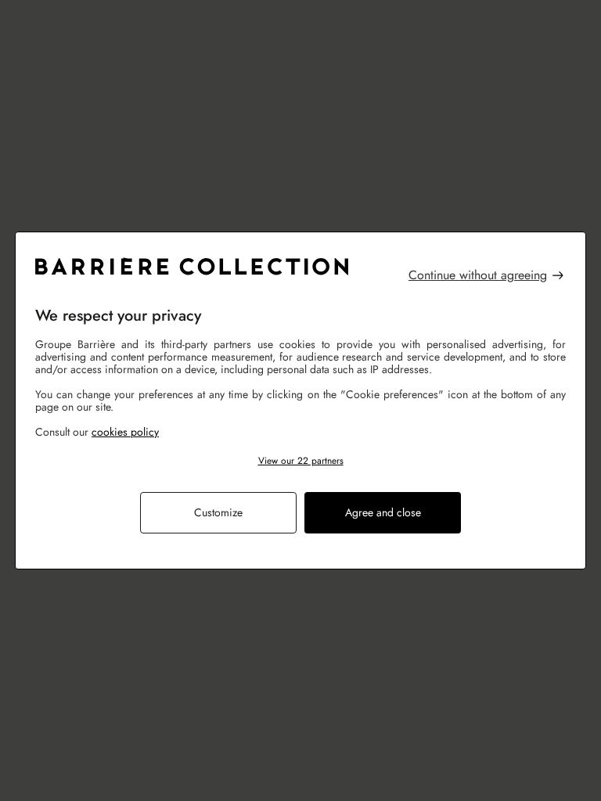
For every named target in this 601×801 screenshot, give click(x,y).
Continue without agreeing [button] (477, 275)
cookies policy (125, 432)
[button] (300, 461)
